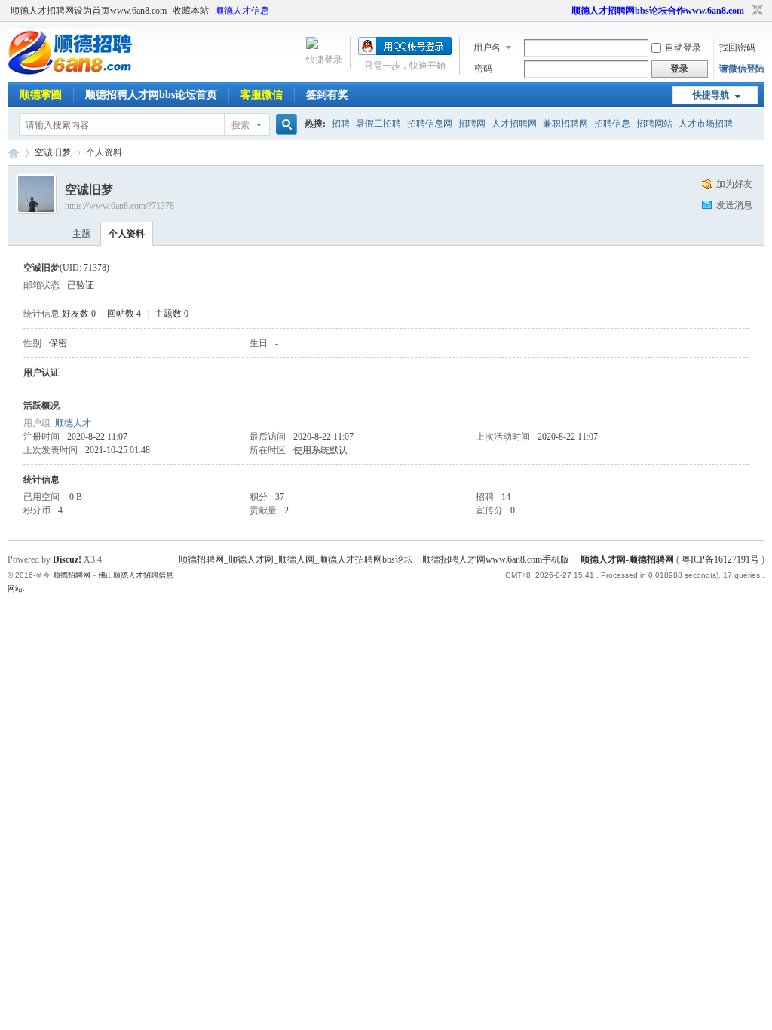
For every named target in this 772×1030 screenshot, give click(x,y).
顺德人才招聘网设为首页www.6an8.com (89, 10)
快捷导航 (711, 95)
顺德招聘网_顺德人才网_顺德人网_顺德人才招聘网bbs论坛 (296, 559)
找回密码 (737, 47)
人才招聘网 (514, 123)
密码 (483, 68)
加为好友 (734, 184)
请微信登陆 (741, 68)
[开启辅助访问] (564, 10)
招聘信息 (612, 123)
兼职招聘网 (565, 123)
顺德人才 (73, 423)
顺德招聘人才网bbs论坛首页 (151, 94)
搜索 (240, 125)
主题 (81, 233)
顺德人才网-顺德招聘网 (627, 559)
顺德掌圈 (41, 94)
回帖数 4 (124, 313)
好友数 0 (79, 313)
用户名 (487, 47)
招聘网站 (654, 123)
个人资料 (127, 233)
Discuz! (67, 559)
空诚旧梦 (53, 152)
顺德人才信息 (242, 10)
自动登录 (683, 47)
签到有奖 (327, 94)
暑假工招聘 (378, 123)
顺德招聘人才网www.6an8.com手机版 (495, 559)
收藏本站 (191, 10)
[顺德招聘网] (71, 71)
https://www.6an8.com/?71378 (119, 206)
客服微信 (261, 94)
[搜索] (284, 124)
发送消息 (734, 205)
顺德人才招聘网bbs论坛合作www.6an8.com (657, 10)
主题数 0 (171, 313)
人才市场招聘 (706, 123)
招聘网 (472, 123)
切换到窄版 (755, 10)
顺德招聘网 (14, 153)
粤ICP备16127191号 (720, 559)
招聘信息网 (429, 123)
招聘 (341, 123)
